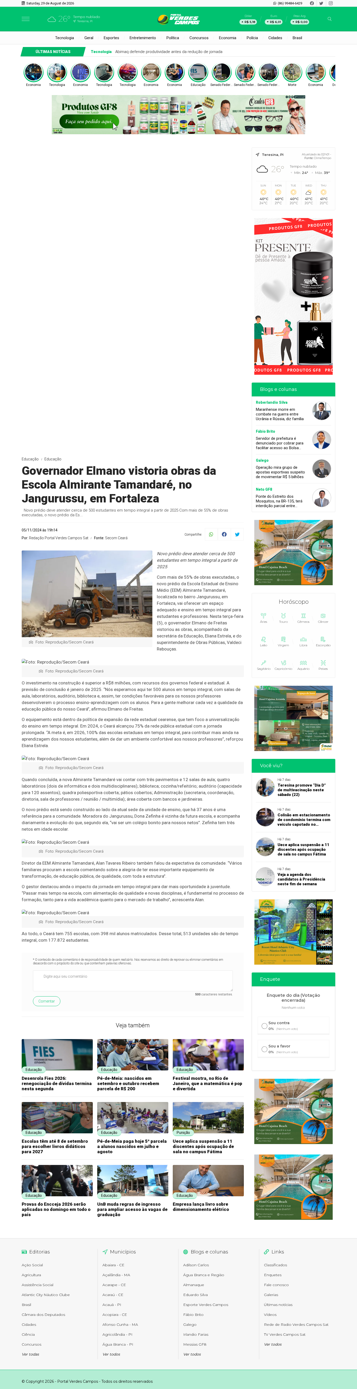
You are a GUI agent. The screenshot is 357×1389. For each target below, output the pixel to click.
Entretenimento (143, 38)
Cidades (275, 38)
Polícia (252, 38)
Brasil (297, 38)
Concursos (199, 38)
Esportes (111, 38)
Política (172, 38)
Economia (227, 38)
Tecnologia (64, 38)
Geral (88, 38)
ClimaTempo (322, 158)
